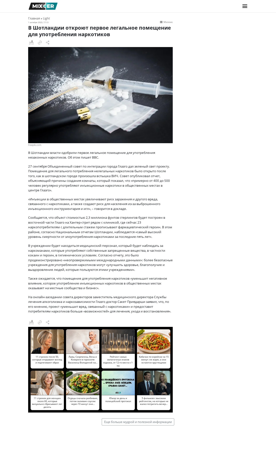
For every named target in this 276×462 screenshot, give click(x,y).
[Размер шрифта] (31, 43)
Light (46, 18)
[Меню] (244, 6)
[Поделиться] (48, 43)
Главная (34, 18)
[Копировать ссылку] (40, 43)
